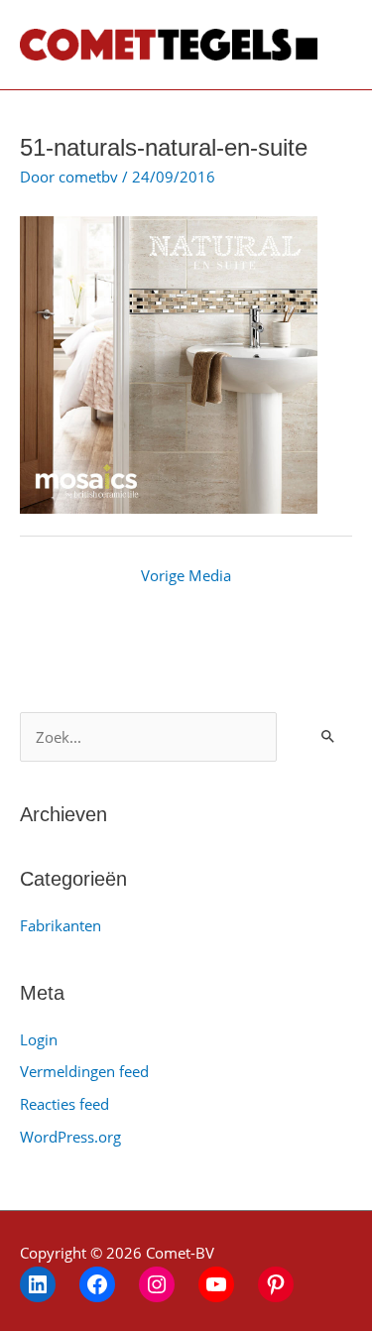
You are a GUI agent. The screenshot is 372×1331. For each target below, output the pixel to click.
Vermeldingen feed (84, 1071)
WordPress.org (70, 1137)
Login (39, 1039)
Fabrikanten (60, 925)
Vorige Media (186, 575)
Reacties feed (64, 1104)
